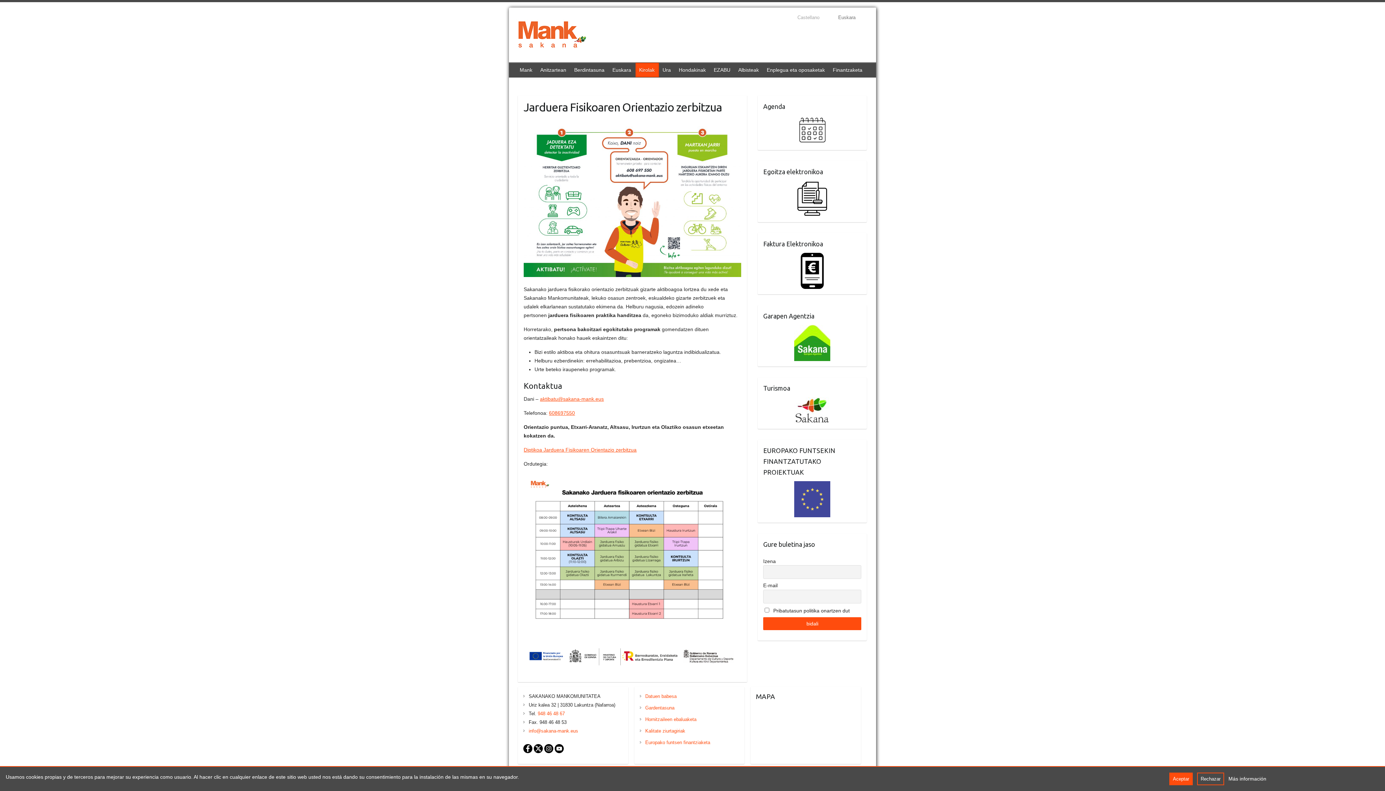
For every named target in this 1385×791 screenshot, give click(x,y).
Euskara (621, 70)
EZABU (722, 70)
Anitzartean (553, 70)
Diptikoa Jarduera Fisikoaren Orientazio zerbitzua (580, 450)
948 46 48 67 (551, 713)
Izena (769, 561)
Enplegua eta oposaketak (796, 70)
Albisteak (748, 70)
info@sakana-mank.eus (553, 731)
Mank (526, 70)
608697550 (562, 413)
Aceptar (1181, 779)
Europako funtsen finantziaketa (677, 742)
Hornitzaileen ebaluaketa (670, 719)
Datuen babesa (661, 696)
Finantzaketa (847, 70)
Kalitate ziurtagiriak (665, 731)
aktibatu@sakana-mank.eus (572, 399)
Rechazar (1211, 779)
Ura (667, 70)
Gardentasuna (659, 708)
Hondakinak (692, 70)
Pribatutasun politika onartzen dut (811, 611)
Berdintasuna (589, 70)
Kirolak (647, 70)
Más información (1247, 779)
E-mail (770, 585)
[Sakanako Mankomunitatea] (552, 36)
